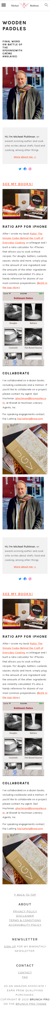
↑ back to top (25, 894)
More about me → (25, 157)
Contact (25, 972)
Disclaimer (25, 915)
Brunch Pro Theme (31, 1003)
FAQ (25, 977)
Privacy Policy (25, 911)
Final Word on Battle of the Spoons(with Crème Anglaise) (12, 49)
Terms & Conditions (25, 920)
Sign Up (10, 946)
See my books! (17, 184)
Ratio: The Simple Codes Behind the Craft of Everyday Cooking (22, 238)
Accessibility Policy (25, 924)
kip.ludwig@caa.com (30, 418)
